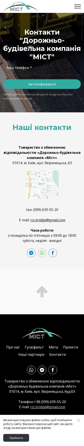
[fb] (52, 253)
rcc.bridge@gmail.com (47, 220)
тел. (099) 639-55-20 (42, 209)
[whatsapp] (42, 253)
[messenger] (31, 253)
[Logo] (42, 333)
